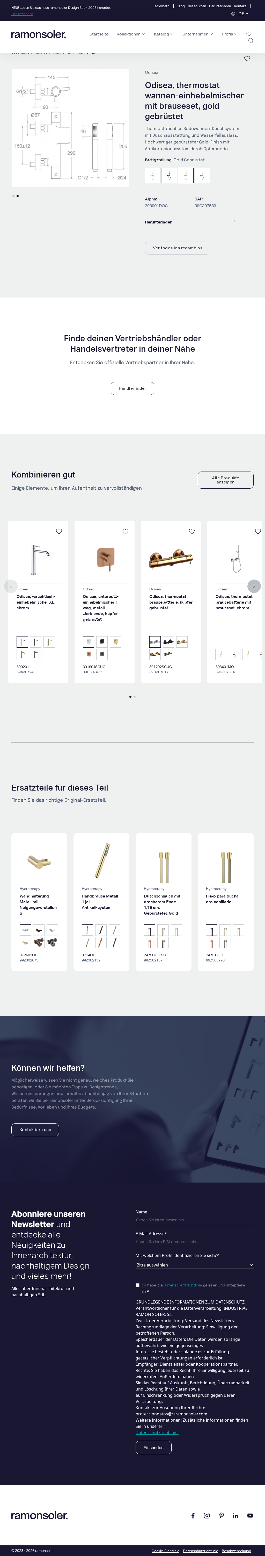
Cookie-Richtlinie (165, 1551)
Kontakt (240, 6)
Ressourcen (197, 6)
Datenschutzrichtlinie (183, 1285)
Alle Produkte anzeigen (225, 479)
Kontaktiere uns (35, 1129)
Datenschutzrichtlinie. (157, 1432)
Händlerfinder (132, 388)
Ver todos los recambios (177, 247)
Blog (181, 6)
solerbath (161, 6)
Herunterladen (220, 6)
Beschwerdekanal (236, 1551)
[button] (13, 196)
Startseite (99, 34)
